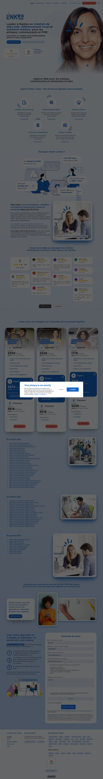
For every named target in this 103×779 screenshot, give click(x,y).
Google (36, 394)
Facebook (42, 394)
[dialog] (51, 389)
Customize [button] (61, 389)
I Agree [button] (73, 389)
